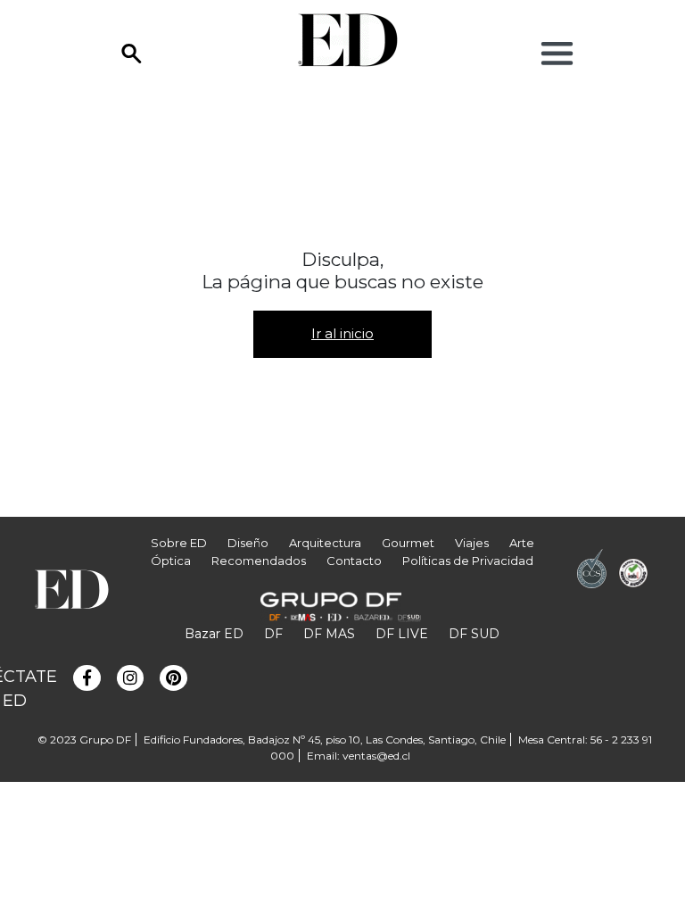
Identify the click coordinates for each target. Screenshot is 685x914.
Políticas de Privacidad (467, 560)
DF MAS (329, 634)
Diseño (247, 543)
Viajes (472, 543)
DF (273, 634)
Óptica (171, 560)
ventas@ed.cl (376, 755)
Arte (521, 543)
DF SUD (474, 634)
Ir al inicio (342, 333)
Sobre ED (179, 543)
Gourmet (408, 543)
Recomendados (258, 560)
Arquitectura (325, 543)
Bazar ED (214, 634)
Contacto (354, 560)
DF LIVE (402, 634)
